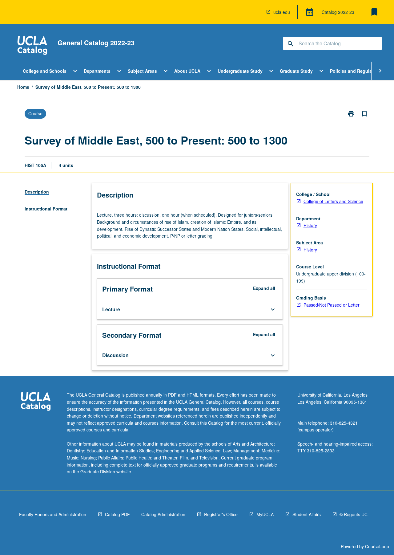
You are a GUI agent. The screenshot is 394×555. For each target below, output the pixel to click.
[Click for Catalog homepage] (32, 46)
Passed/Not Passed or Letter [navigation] (332, 305)
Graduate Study (296, 71)
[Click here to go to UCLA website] (35, 402)
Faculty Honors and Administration (52, 514)
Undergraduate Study (240, 71)
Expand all (264, 288)
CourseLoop (377, 546)
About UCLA (187, 71)
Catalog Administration (163, 514)
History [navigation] (310, 225)
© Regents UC (354, 514)
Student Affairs (306, 514)
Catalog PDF (117, 514)
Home (23, 87)
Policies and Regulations (356, 71)
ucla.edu (281, 12)
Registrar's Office (221, 514)
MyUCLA (265, 514)
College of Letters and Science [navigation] (333, 201)
